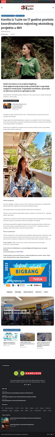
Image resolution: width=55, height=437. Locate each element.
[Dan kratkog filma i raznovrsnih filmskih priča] (5, 426)
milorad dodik (4, 410)
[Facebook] (25, 385)
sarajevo (26, 410)
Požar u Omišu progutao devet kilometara (16, 1)
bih (2, 408)
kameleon (42, 408)
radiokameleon (5, 34)
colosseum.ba (25, 434)
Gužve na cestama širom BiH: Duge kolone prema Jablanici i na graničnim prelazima (43, 344)
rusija (22, 410)
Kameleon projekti (20, 15)
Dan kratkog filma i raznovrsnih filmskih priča (22, 424)
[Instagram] (30, 385)
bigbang (10, 292)
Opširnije (43, 381)
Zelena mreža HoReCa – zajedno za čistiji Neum (9, 343)
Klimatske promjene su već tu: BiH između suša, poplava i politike (19, 106)
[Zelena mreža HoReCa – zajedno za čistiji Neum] (10, 337)
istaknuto (32, 408)
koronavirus (48, 408)
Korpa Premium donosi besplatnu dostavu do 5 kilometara (25, 418)
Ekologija (18, 292)
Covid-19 (17, 408)
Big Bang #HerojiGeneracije (8, 15)
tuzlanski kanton (37, 410)
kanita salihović (28, 292)
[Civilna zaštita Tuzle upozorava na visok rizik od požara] (27, 337)
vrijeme (49, 410)
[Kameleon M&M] (27, 7)
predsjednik (16, 410)
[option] (27, 311)
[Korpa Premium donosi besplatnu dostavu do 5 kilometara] (5, 420)
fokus (22, 408)
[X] (27, 385)
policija (10, 410)
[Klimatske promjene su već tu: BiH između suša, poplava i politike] (7, 106)
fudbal (26, 408)
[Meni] (2, 8)
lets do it (39, 292)
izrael (37, 408)
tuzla (46, 292)
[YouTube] (28, 385)
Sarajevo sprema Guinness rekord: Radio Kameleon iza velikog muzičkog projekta (16, 311)
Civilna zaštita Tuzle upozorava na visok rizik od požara (27, 344)
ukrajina (44, 410)
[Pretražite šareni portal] (53, 8)
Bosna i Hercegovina (9, 408)
